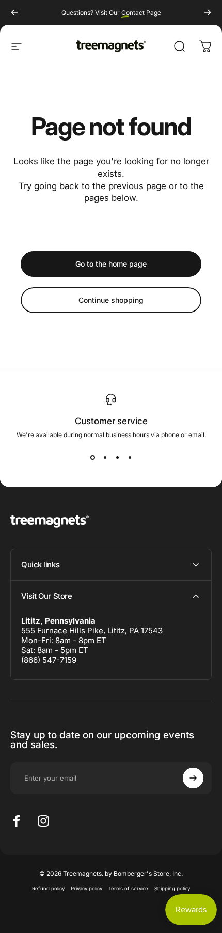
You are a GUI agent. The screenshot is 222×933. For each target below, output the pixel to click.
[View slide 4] (129, 457)
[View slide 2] (105, 457)
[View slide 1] (92, 457)
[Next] (207, 12)
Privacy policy (86, 888)
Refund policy (48, 888)
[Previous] (14, 12)
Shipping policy (172, 888)
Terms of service (128, 888)
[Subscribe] (193, 778)
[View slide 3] (117, 457)
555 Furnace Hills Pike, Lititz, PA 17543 (92, 630)
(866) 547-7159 (48, 660)
